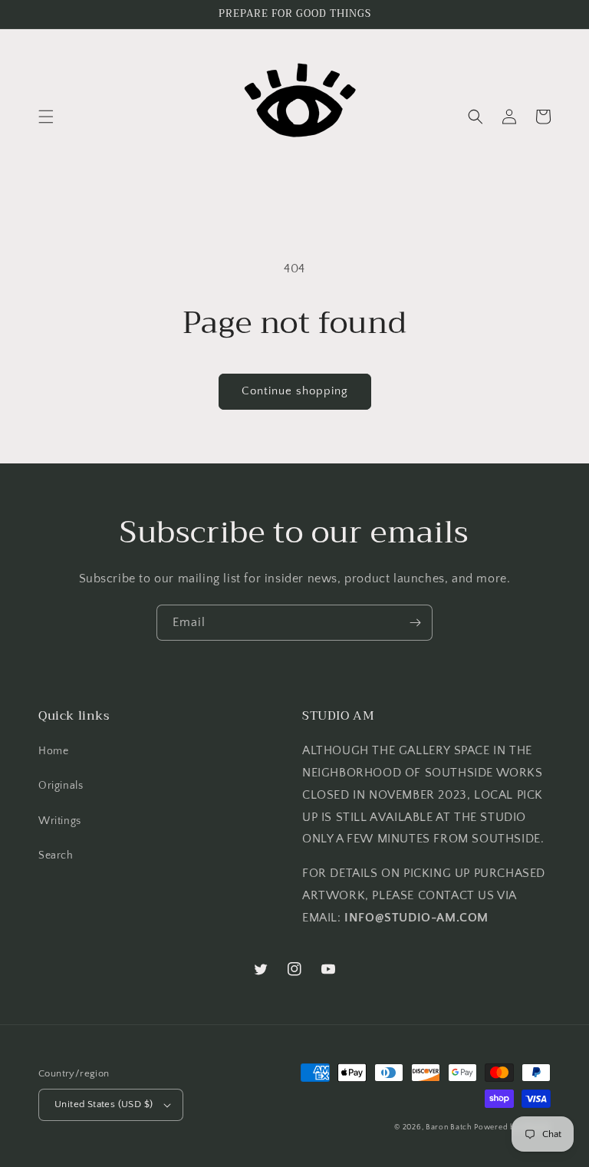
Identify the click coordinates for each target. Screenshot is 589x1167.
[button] (46, 117)
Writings (59, 821)
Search (56, 855)
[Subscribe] (415, 623)
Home (53, 751)
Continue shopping (295, 390)
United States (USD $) (103, 1104)
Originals (60, 786)
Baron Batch (449, 1127)
